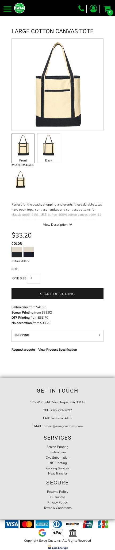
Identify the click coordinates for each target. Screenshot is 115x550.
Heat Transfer (57, 473)
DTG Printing (57, 463)
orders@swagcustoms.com (63, 426)
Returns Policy (57, 492)
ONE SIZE (19, 278)
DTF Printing (20, 317)
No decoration (21, 323)
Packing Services (57, 468)
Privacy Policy (57, 502)
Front (23, 160)
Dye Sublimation (58, 457)
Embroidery (19, 307)
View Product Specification (57, 349)
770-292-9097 (61, 410)
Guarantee (57, 497)
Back (48, 160)
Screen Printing (22, 312)
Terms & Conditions (58, 508)
